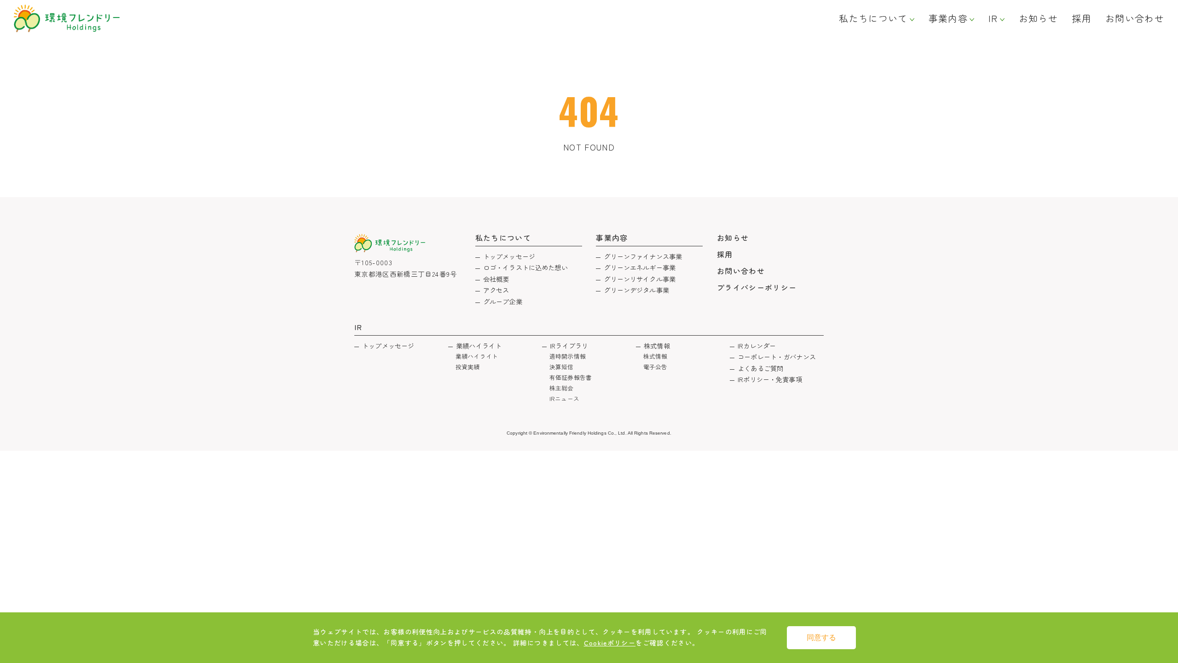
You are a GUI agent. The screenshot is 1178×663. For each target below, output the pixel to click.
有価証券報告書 (570, 377)
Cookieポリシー (610, 642)
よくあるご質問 (760, 368)
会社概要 (496, 279)
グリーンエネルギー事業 (640, 267)
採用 (1081, 18)
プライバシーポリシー (757, 287)
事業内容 (948, 18)
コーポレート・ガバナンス (777, 356)
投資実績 (468, 366)
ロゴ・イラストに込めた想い (525, 267)
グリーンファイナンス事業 (643, 256)
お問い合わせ (1134, 18)
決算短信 (561, 366)
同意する (821, 637)
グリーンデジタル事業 (636, 290)
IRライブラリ (569, 345)
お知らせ (1038, 18)
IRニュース (564, 398)
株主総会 (561, 388)
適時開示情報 (567, 356)
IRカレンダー (757, 345)
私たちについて (873, 18)
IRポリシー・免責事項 (770, 379)
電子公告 (655, 366)
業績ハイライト (479, 345)
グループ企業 (502, 301)
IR (993, 18)
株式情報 (657, 345)
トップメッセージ (509, 256)
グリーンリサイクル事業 (640, 279)
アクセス (496, 290)
